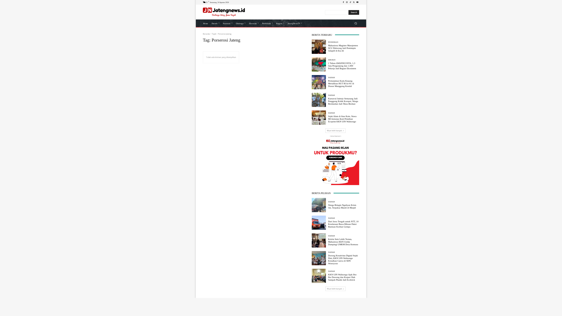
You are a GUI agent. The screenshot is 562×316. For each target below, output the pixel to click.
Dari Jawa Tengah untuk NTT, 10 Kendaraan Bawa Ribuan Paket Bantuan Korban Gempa (343, 224)
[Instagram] (347, 2)
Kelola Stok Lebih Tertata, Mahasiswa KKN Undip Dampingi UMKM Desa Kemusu (343, 242)
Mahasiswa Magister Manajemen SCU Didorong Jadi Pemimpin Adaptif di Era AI (343, 48)
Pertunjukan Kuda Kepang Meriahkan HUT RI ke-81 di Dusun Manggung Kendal (341, 83)
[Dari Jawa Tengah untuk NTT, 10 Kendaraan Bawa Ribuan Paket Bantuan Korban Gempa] (319, 223)
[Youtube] (357, 2)
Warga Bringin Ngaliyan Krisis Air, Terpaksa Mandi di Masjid (342, 206)
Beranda (206, 34)
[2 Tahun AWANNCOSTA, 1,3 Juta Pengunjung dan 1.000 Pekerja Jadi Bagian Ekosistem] (319, 64)
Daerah (331, 77)
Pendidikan (333, 42)
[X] (354, 2)
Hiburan (331, 60)
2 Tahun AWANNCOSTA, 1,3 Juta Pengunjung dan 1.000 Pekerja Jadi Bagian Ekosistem (342, 66)
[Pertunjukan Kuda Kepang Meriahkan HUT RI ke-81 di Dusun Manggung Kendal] (319, 82)
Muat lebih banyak (334, 130)
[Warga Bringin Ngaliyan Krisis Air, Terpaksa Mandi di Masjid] (319, 205)
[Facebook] (343, 2)
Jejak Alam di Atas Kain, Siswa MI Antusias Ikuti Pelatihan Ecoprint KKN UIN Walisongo (342, 119)
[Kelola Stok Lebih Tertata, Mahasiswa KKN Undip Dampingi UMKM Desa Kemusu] (319, 240)
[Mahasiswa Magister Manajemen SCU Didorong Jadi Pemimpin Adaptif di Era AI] (319, 47)
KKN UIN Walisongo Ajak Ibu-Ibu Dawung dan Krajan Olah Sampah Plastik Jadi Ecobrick (342, 277)
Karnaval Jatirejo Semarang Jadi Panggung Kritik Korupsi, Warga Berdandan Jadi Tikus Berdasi (343, 101)
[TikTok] (350, 2)
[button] (355, 23)
